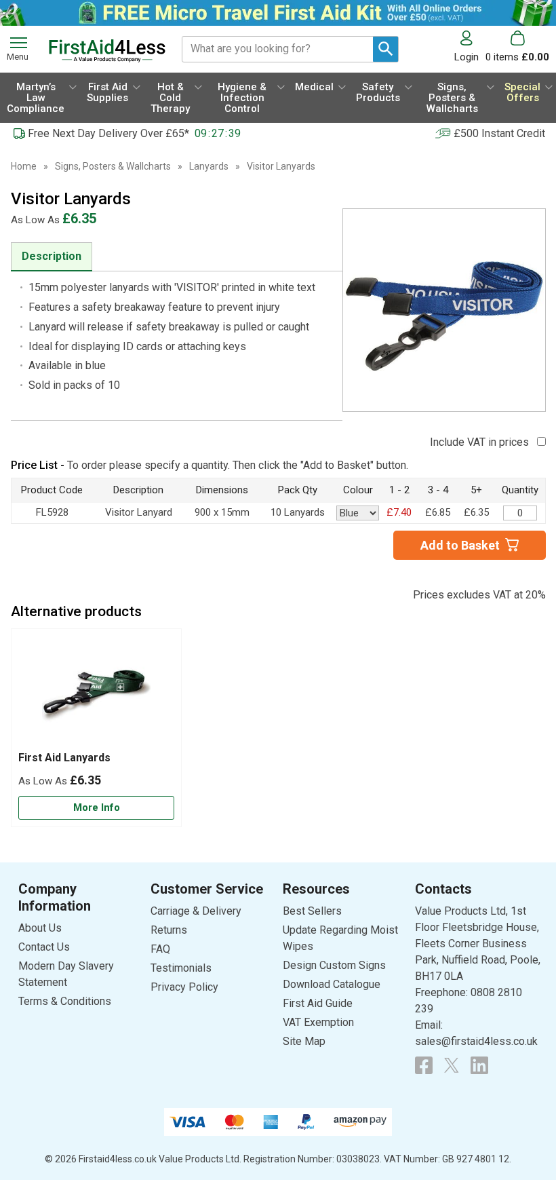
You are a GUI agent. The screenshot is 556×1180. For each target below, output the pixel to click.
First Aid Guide (318, 1003)
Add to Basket (460, 545)
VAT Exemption (318, 1022)
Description (51, 256)
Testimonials (181, 968)
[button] (469, 46)
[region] (96, 693)
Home (24, 166)
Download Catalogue (331, 984)
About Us (40, 927)
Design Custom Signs (334, 965)
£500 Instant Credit (499, 133)
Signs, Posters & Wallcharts (113, 166)
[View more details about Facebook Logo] (424, 1065)
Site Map (304, 1041)
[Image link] (451, 1065)
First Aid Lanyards (64, 757)
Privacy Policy (184, 987)
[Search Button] (385, 49)
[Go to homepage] (107, 50)
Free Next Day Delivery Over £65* (108, 133)
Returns (169, 930)
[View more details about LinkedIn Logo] (479, 1065)
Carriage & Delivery (196, 911)
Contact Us (44, 946)
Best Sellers (312, 911)
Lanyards (209, 166)
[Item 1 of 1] (444, 310)
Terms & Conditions (64, 1001)
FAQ (160, 949)
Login (466, 56)
